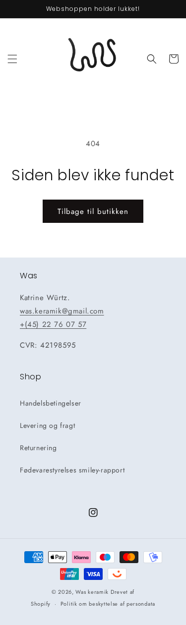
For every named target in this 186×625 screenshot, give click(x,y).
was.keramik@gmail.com (62, 311)
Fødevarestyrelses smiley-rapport (72, 470)
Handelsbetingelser (50, 403)
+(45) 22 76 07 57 (53, 324)
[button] (12, 59)
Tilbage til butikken (93, 211)
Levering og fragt (47, 425)
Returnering (38, 448)
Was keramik (92, 592)
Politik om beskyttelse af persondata (108, 604)
